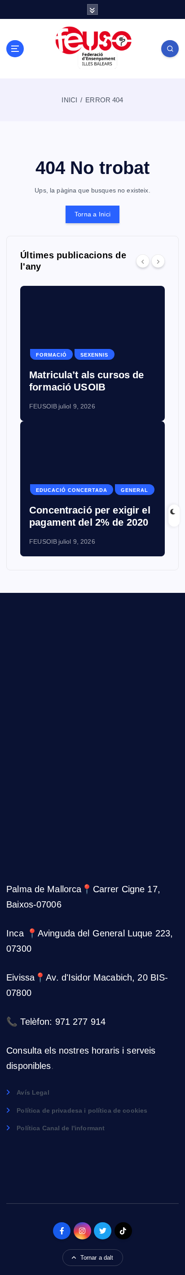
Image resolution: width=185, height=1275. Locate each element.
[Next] (158, 261)
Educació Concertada (71, 490)
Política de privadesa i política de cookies (82, 1110)
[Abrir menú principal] (15, 49)
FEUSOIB (43, 406)
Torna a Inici (92, 214)
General (134, 490)
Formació (51, 355)
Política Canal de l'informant (61, 1128)
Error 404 (104, 100)
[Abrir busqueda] (170, 49)
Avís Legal (33, 1092)
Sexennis (94, 355)
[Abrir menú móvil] (92, 9)
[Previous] (143, 261)
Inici (69, 100)
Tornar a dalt (97, 1257)
